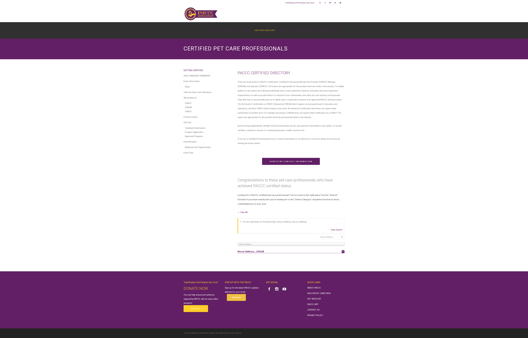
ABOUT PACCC (314, 288)
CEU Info (188, 122)
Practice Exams (191, 117)
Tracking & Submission (195, 128)
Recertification (190, 142)
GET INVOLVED (314, 299)
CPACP (188, 103)
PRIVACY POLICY (315, 315)
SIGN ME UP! (236, 297)
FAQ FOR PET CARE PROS (319, 293)
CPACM (188, 107)
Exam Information (192, 81)
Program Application (194, 132)
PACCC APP (312, 304)
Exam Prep (188, 153)
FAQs (187, 87)
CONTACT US (313, 310)
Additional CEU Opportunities (198, 147)
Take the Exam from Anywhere (197, 92)
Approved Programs (194, 136)
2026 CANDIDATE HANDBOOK (197, 76)
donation (188, 303)
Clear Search (336, 230)
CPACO (188, 111)
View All (244, 212)
